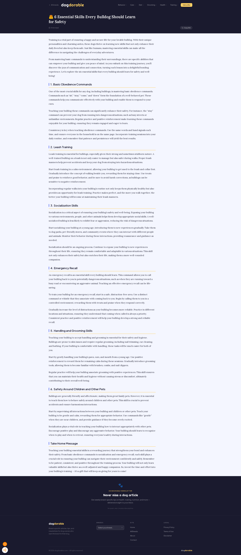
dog (72, 4)
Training (173, 5)
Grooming (151, 5)
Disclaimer (168, 536)
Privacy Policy (169, 527)
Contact (133, 540)
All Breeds (134, 531)
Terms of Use (168, 531)
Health (162, 5)
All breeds (55, 5)
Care (132, 5)
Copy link (187, 28)
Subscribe (186, 5)
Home (132, 527)
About (132, 536)
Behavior (121, 5)
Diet (140, 5)
